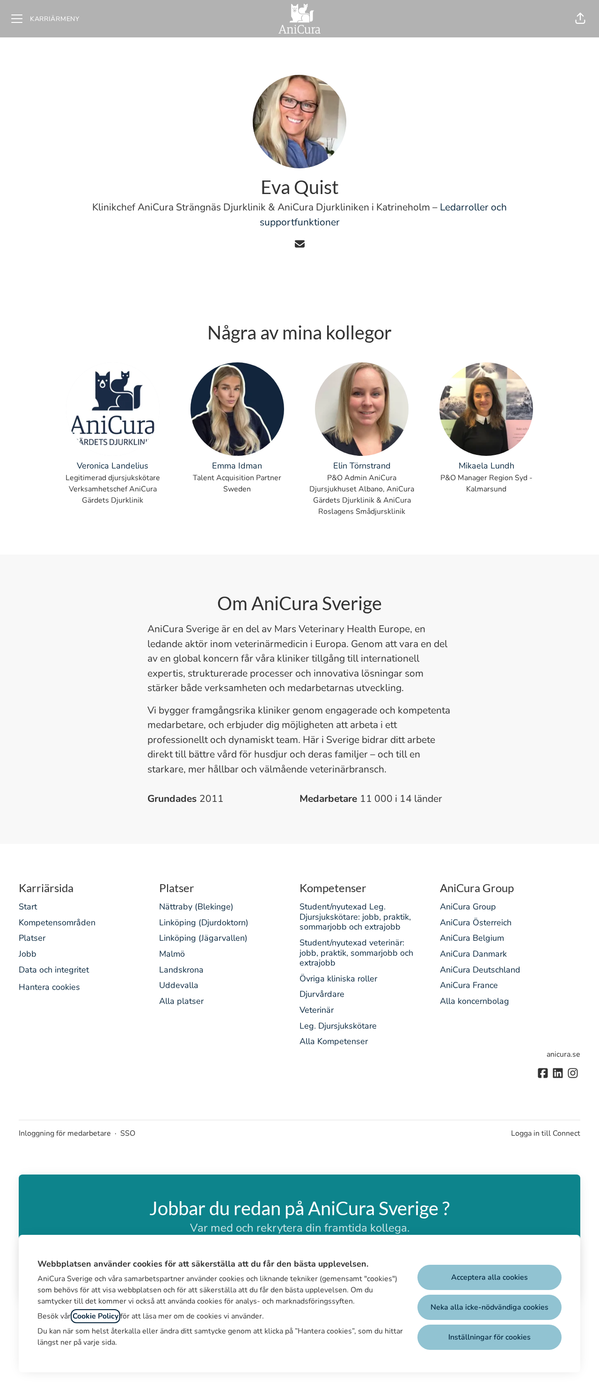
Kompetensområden (57, 922)
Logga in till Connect (545, 1133)
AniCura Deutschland (480, 969)
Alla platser (181, 1001)
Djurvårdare (322, 994)
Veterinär (317, 1010)
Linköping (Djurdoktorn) (203, 922)
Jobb (28, 953)
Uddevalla (178, 985)
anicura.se (563, 1054)
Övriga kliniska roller (338, 978)
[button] (580, 19)
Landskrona (181, 969)
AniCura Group (468, 906)
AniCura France (469, 985)
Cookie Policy (95, 1316)
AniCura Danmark (473, 953)
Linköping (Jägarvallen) (203, 938)
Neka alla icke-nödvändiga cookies (489, 1307)
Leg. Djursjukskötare (338, 1025)
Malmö (172, 953)
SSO (127, 1133)
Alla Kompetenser (334, 1041)
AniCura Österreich (475, 922)
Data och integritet (54, 969)
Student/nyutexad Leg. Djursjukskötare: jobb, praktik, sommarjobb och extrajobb (355, 916)
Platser (32, 938)
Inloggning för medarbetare (65, 1133)
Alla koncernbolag (474, 1001)
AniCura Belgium (472, 938)
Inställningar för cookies (489, 1337)
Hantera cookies (49, 987)
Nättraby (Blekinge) (196, 906)
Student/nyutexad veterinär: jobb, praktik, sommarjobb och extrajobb (356, 952)
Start (28, 906)
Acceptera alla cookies (489, 1277)
